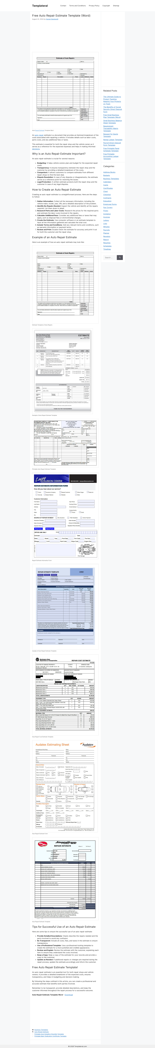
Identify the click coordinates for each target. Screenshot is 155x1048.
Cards (105, 185)
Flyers (105, 211)
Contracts (107, 198)
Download (69, 995)
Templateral (40, 5)
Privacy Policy (94, 6)
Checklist (107, 195)
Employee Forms (110, 204)
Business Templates (41, 1030)
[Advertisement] (65, 36)
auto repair (39, 135)
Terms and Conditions (77, 6)
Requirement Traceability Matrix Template (110, 128)
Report (106, 240)
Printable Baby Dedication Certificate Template (50, 1036)
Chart (105, 191)
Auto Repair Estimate (41, 1032)
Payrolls (106, 230)
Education (107, 201)
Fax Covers (107, 207)
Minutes (106, 227)
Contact (63, 6)
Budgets (106, 175)
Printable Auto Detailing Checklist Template (49, 1034)
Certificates (108, 188)
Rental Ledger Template (112, 140)
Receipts (106, 236)
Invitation (107, 214)
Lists (105, 223)
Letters (106, 220)
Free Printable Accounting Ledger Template (111, 156)
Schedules (107, 246)
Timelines (107, 249)
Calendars (107, 182)
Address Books (109, 172)
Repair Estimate (39, 130)
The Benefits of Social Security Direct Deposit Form (112, 109)
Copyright (106, 6)
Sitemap (116, 6)
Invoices (106, 217)
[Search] (120, 257)
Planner (106, 233)
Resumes (106, 243)
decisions (36, 149)
